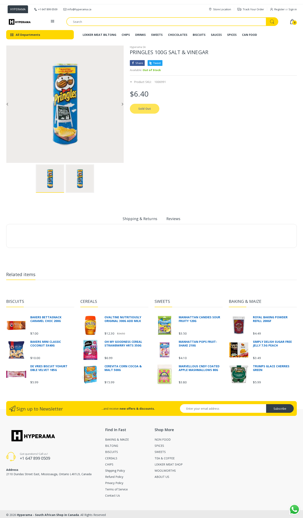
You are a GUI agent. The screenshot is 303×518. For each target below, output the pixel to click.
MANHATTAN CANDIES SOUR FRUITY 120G (199, 319)
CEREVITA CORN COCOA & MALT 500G (123, 368)
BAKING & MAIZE (245, 301)
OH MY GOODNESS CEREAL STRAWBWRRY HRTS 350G (123, 343)
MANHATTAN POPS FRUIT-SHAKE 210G (198, 343)
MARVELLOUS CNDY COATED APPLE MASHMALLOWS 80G (199, 368)
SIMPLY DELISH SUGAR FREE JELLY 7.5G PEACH (272, 343)
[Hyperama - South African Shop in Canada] (19, 21)
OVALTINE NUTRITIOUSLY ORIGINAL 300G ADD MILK (123, 319)
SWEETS (162, 301)
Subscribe (280, 409)
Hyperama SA (138, 47)
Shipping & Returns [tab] (140, 218)
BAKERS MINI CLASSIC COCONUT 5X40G (45, 343)
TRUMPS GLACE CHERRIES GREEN (271, 368)
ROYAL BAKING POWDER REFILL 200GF (270, 319)
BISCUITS (15, 301)
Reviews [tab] (173, 218)
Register (279, 9)
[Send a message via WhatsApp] (294, 509)
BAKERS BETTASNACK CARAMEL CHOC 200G (45, 319)
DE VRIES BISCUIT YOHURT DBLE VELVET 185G (48, 368)
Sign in (293, 9)
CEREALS (88, 301)
